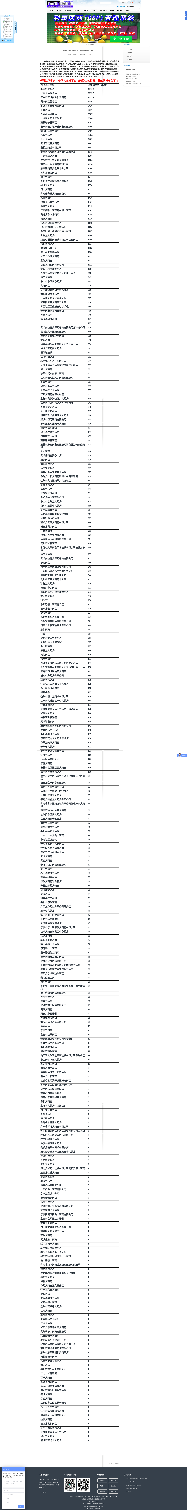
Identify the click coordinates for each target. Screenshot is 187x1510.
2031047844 (132, 1482)
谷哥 (116, 1496)
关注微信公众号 (70, 1475)
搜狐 (107, 1496)
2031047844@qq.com (135, 1485)
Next (137, 26)
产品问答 (129, 59)
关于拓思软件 (44, 1475)
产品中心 (76, 10)
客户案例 (102, 10)
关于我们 (59, 10)
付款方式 (128, 1491)
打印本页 (111, 1463)
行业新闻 (129, 52)
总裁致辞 (102, 1480)
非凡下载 (87, 1496)
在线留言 (119, 10)
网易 (98, 1496)
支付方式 (93, 10)
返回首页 (124, 2)
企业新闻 (129, 49)
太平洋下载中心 (79, 1496)
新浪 (103, 1496)
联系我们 (128, 10)
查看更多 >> (44, 1492)
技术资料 (129, 56)
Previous (50, 26)
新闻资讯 (113, 1480)
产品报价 (85, 10)
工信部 (93, 1496)
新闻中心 (68, 10)
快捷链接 (100, 1475)
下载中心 (110, 10)
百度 (111, 1496)
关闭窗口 (117, 1463)
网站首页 (51, 10)
